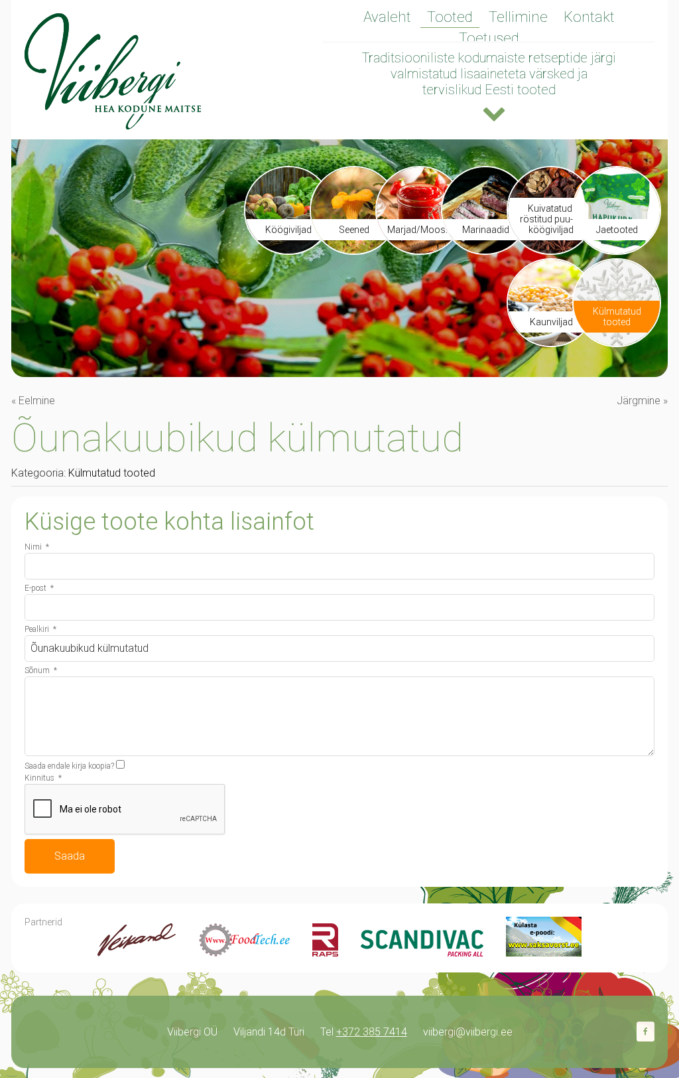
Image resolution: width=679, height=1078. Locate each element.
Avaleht (387, 17)
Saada (69, 856)
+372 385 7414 (371, 1032)
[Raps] (325, 953)
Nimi (37, 547)
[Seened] (354, 250)
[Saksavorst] (544, 953)
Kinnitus (43, 778)
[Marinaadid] (485, 250)
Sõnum (41, 670)
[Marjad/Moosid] (420, 250)
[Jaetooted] (617, 250)
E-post (39, 588)
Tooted (450, 17)
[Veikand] (136, 953)
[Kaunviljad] (551, 342)
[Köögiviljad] (288, 250)
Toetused (489, 38)
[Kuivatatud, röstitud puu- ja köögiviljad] (551, 250)
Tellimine (518, 17)
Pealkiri (40, 629)
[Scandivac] (422, 953)
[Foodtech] (244, 953)
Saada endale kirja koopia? (69, 766)
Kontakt (589, 17)
